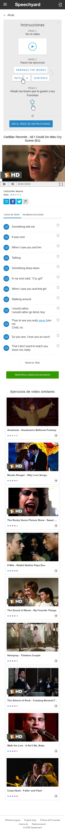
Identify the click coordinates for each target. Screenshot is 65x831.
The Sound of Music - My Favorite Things (31, 610)
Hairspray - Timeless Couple (24, 655)
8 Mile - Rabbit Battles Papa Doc (26, 565)
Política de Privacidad (50, 820)
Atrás (10, 15)
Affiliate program (12, 820)
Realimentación (39, 824)
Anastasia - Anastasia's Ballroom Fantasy (31, 430)
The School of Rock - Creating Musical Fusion (32, 700)
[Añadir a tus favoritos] (6, 201)
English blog (30, 820)
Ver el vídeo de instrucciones (30, 123)
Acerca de (23, 824)
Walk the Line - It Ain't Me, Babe (26, 745)
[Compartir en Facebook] (13, 201)
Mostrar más (32, 362)
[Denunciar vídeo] (25, 201)
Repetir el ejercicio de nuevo (32, 375)
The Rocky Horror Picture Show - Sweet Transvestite (32, 520)
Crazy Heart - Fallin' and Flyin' (24, 790)
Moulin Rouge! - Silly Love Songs (27, 475)
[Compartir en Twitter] (19, 201)
